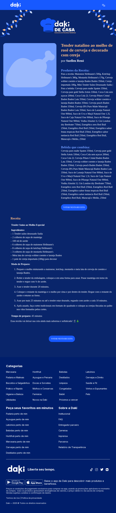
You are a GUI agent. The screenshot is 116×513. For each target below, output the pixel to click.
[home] (15, 5)
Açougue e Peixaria (42, 377)
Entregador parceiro (69, 425)
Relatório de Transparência (72, 447)
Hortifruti (37, 372)
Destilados (64, 377)
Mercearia (11, 372)
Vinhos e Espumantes (96, 388)
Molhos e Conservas (43, 388)
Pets (88, 394)
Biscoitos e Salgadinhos (18, 383)
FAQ (61, 419)
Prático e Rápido (14, 388)
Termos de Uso (13, 498)
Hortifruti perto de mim (17, 436)
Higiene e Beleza (14, 394)
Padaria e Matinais (15, 377)
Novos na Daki (40, 399)
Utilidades (11, 399)
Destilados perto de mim (18, 453)
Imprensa (63, 436)
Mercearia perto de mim (18, 441)
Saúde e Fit (91, 383)
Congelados (65, 388)
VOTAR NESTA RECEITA (74, 207)
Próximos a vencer (68, 399)
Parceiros (63, 441)
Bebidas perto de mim (17, 430)
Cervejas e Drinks (94, 377)
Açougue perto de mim (17, 419)
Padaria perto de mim (16, 413)
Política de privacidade (31, 498)
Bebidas (63, 372)
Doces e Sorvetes (42, 383)
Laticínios (90, 372)
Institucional (64, 413)
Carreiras (63, 430)
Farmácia (37, 394)
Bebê (62, 394)
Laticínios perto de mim (17, 425)
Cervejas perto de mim (17, 447)
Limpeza (63, 383)
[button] (103, 4)
